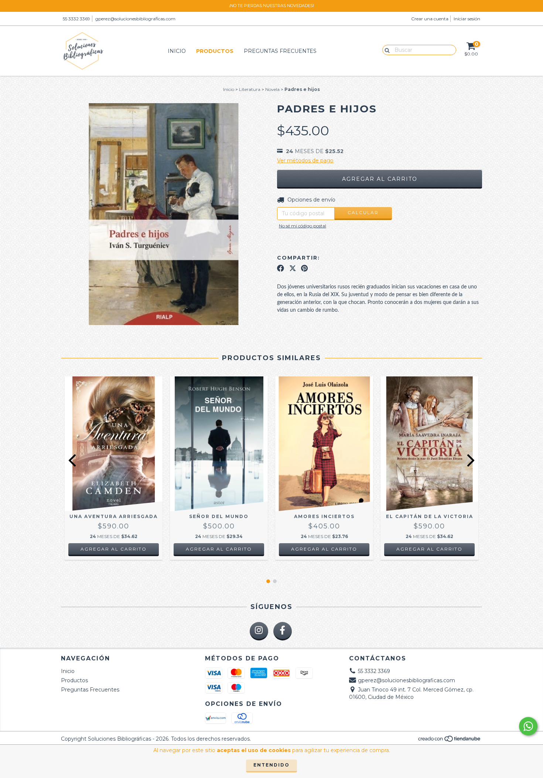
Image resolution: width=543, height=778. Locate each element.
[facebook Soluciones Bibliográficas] (282, 631)
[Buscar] (385, 50)
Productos (214, 51)
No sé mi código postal (302, 226)
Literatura (249, 89)
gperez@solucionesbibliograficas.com (135, 18)
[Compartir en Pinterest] (304, 268)
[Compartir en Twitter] (292, 268)
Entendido (271, 765)
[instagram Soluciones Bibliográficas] (259, 631)
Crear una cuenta (429, 18)
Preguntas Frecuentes (280, 51)
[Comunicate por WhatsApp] (528, 726)
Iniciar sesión (467, 18)
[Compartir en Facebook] (280, 268)
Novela (272, 89)
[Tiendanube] (449, 741)
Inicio (177, 51)
